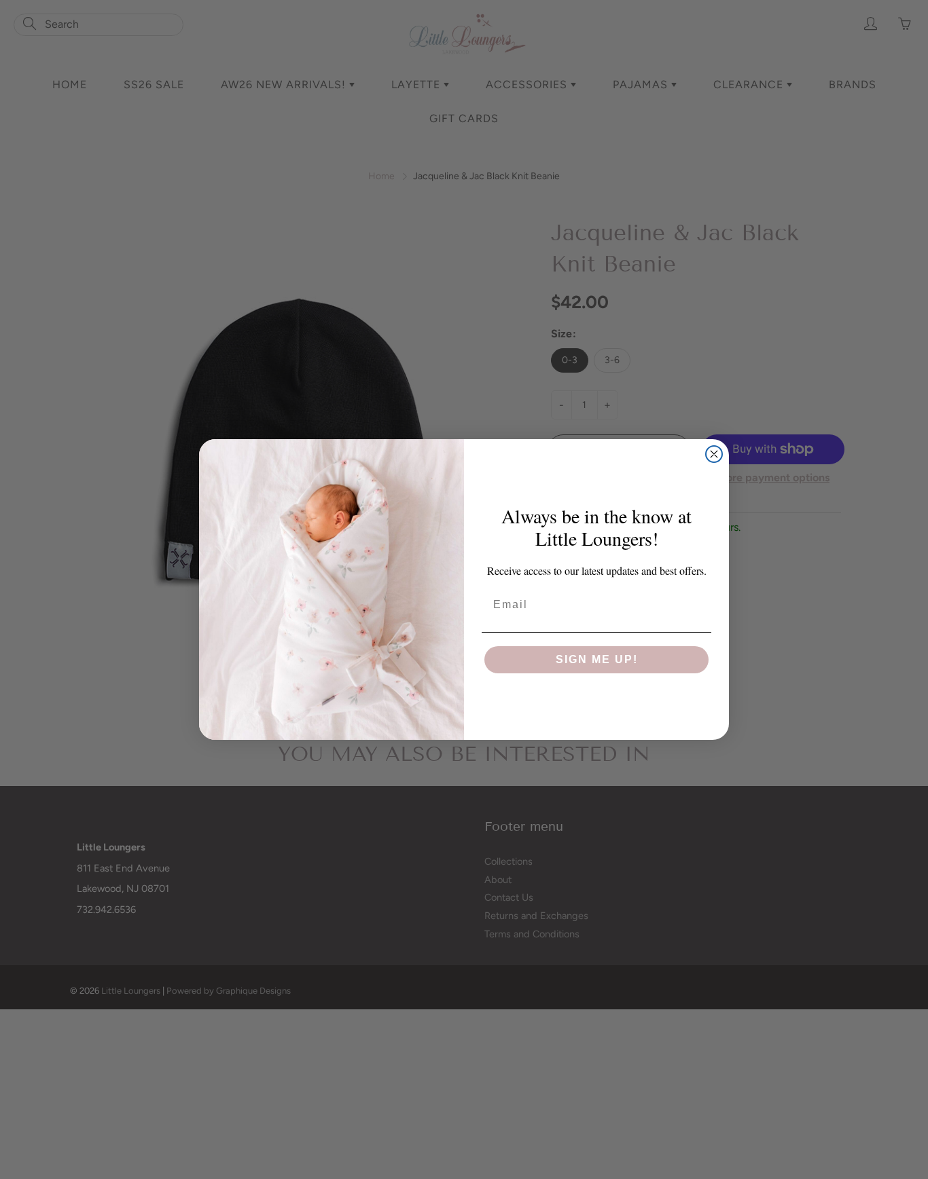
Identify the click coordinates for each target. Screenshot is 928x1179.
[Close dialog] (714, 454)
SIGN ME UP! (597, 659)
